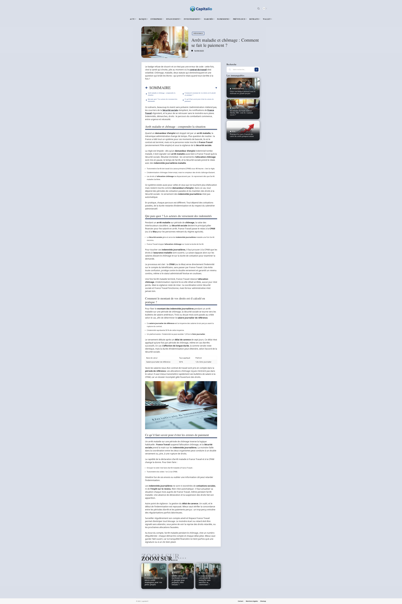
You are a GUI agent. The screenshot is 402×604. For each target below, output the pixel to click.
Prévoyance (198, 33)
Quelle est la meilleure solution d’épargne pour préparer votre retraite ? (179, 580)
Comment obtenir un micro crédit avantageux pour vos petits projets (154, 581)
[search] (258, 8)
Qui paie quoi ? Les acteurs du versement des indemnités (162, 100)
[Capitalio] (201, 8)
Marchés (235, 108)
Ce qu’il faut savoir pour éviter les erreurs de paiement (199, 100)
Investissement (238, 88)
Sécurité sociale (170, 110)
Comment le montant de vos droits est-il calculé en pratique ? (200, 94)
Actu (148, 575)
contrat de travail (198, 69)
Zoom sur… (159, 558)
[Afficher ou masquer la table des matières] (194, 88)
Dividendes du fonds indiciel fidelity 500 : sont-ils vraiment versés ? (241, 112)
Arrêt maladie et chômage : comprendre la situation (161, 94)
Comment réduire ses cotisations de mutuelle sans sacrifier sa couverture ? (208, 580)
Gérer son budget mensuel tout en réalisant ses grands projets (242, 92)
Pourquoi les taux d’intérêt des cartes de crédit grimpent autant (242, 135)
